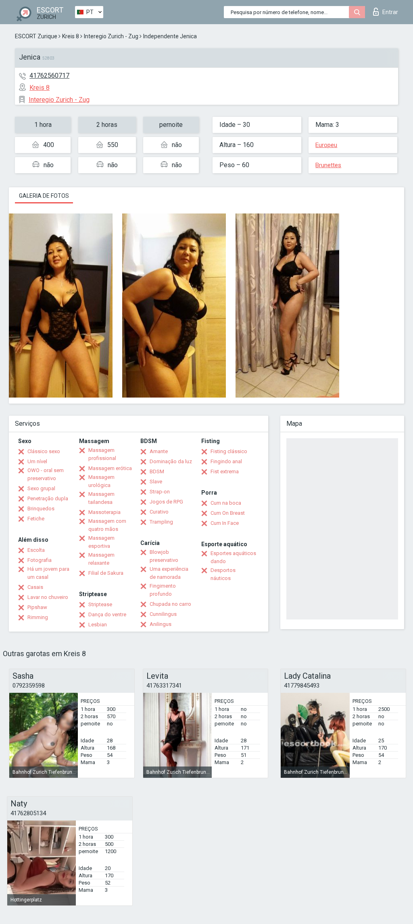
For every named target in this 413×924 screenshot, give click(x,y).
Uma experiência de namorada (169, 573)
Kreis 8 (70, 36)
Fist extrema (225, 471)
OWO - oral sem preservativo (45, 474)
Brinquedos (40, 509)
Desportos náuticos (223, 574)
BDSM (157, 471)
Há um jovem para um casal (48, 573)
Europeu (326, 145)
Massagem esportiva (101, 542)
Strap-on (160, 492)
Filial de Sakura (105, 573)
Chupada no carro (170, 604)
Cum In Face (225, 523)
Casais (35, 587)
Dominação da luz (171, 461)
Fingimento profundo (163, 590)
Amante (159, 451)
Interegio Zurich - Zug (111, 36)
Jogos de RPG (166, 502)
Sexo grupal (41, 488)
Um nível (37, 461)
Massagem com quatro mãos (107, 525)
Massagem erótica (110, 468)
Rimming (37, 617)
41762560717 (49, 75)
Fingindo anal (226, 461)
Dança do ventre (107, 614)
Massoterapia (104, 512)
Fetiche (35, 519)
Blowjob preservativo (164, 556)
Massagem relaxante (101, 559)
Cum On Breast (228, 513)
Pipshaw (37, 607)
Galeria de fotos (44, 196)
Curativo (159, 512)
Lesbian (97, 625)
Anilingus (160, 624)
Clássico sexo (43, 451)
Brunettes (328, 165)
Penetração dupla (47, 498)
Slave (156, 482)
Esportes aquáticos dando (233, 557)
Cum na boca (226, 503)
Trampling (161, 522)
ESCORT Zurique (36, 36)
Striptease (100, 604)
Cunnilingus (163, 614)
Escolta (36, 550)
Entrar (390, 12)
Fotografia (39, 560)
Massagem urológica (101, 481)
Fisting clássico (229, 451)
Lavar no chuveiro (47, 597)
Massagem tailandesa (101, 498)
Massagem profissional (102, 454)
